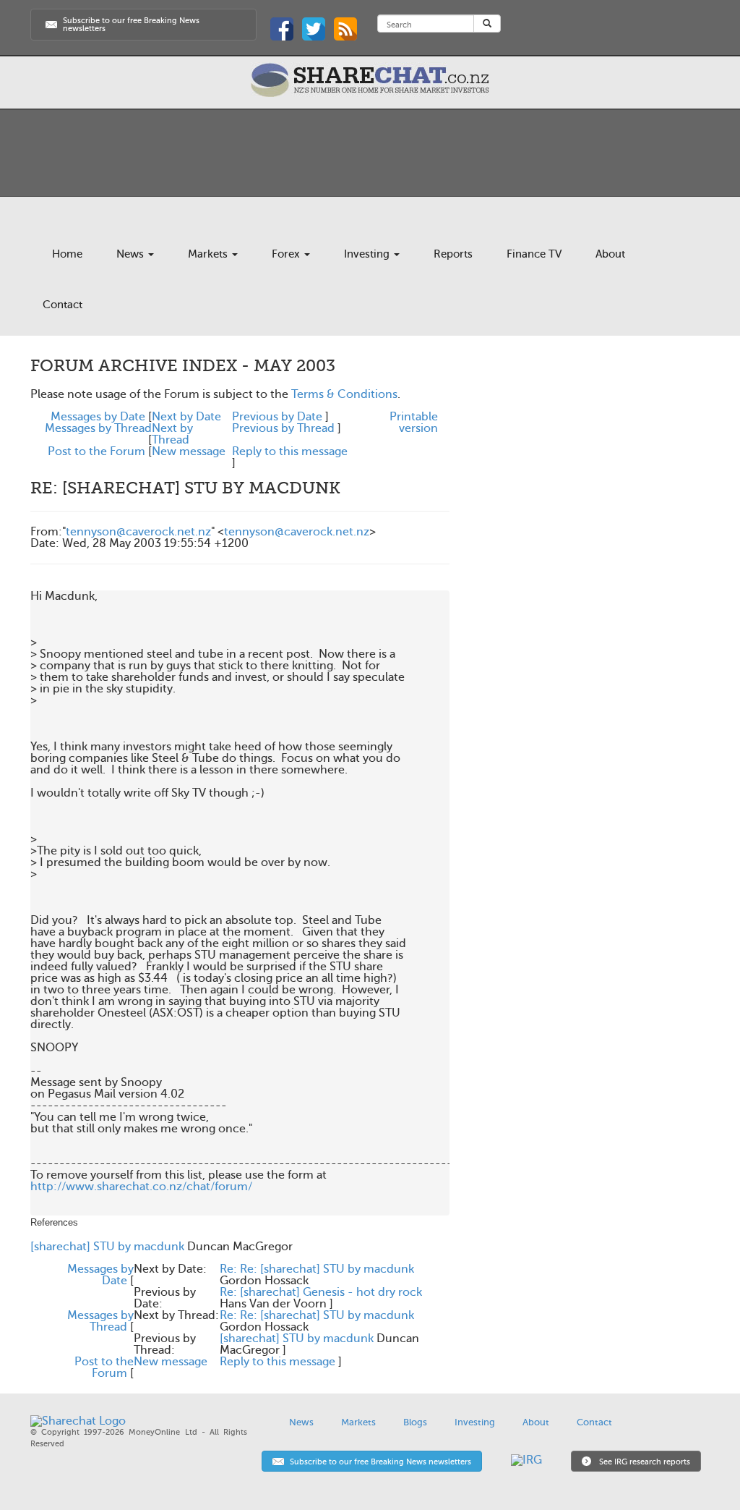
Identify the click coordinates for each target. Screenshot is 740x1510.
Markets (209, 254)
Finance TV (534, 254)
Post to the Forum (96, 451)
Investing (368, 254)
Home (67, 254)
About (610, 254)
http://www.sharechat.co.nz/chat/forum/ (141, 1186)
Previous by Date (277, 416)
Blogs (415, 1422)
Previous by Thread (283, 428)
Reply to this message (290, 451)
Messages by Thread (98, 428)
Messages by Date (98, 416)
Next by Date (186, 416)
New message (188, 451)
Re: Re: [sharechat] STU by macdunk (317, 1269)
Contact (62, 304)
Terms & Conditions (344, 394)
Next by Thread (172, 434)
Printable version (414, 422)
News (131, 254)
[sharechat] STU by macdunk (107, 1246)
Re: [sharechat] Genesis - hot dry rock (321, 1292)
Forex (287, 254)
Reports (453, 254)
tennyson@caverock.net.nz (138, 531)
